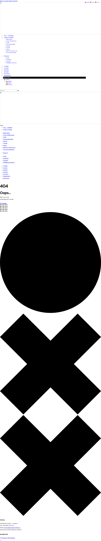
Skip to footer (13, 1)
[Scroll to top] (1, 540)
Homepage (3, 203)
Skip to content (4, 1)
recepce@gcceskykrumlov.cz (11, 527)
